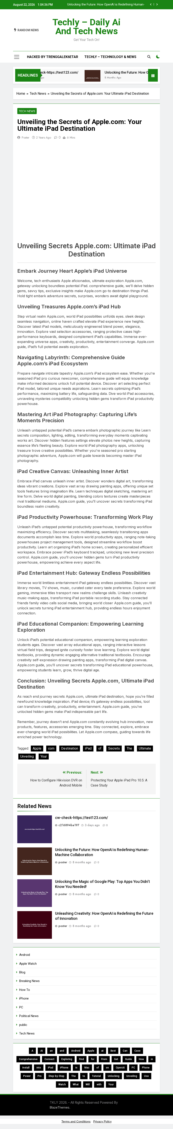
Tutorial (96, 1076)
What (76, 1084)
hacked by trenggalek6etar (52, 57)
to (84, 1076)
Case (137, 1050)
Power (27, 1076)
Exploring (66, 1059)
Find (81, 1059)
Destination (69, 748)
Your (44, 756)
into (38, 1067)
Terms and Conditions (76, 1121)
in (152, 1059)
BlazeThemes (59, 1107)
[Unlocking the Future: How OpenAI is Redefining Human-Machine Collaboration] (85, 78)
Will (88, 1084)
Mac (86, 1067)
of (99, 748)
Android (24, 955)
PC (21, 1007)
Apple (37, 748)
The (129, 748)
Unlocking (113, 1076)
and (62, 1050)
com (51, 748)
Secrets (114, 748)
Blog (22, 972)
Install (26, 1067)
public (23, 1025)
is (76, 1067)
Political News (29, 1016)
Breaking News (29, 981)
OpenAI (120, 1067)
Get (116, 1059)
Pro (40, 1076)
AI (41, 1050)
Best (113, 1050)
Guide (128, 1059)
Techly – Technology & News (110, 57)
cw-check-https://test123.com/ (47, 72)
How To (24, 990)
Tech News (27, 111)
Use (146, 1076)
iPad (88, 748)
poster (25, 137)
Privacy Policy (102, 1121)
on (107, 1067)
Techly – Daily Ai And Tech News (86, 26)
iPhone (24, 998)
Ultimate (145, 748)
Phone (146, 1067)
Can (125, 1050)
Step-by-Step (56, 1076)
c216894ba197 (68, 825)
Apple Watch (28, 964)
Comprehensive (28, 1059)
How (141, 1059)
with (99, 1084)
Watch (62, 1084)
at (102, 1050)
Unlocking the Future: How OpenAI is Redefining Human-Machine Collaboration (106, 4)
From (104, 1059)
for (92, 1059)
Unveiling (27, 756)
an (51, 1050)
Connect (49, 1059)
